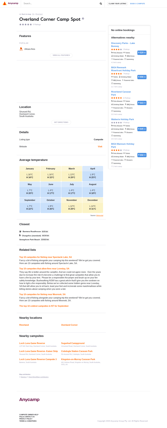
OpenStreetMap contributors (39, 377)
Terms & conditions (28, 421)
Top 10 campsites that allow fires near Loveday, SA (44, 269)
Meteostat (99, 215)
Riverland (39, 14)
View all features (61, 55)
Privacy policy (25, 419)
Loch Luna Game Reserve (32, 343)
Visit (100, 146)
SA (33, 14)
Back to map (26, 14)
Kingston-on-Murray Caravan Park (78, 359)
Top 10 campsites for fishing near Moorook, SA (42, 294)
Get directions (61, 122)
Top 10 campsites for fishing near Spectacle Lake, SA (45, 257)
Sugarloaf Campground (73, 343)
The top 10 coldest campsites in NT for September (44, 306)
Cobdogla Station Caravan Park (77, 351)
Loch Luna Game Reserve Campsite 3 (38, 359)
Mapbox (24, 377)
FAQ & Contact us (27, 417)
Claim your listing (117, 4)
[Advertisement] (61, 81)
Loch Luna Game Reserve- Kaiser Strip (38, 351)
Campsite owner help (28, 415)
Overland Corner (69, 325)
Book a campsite (137, 4)
